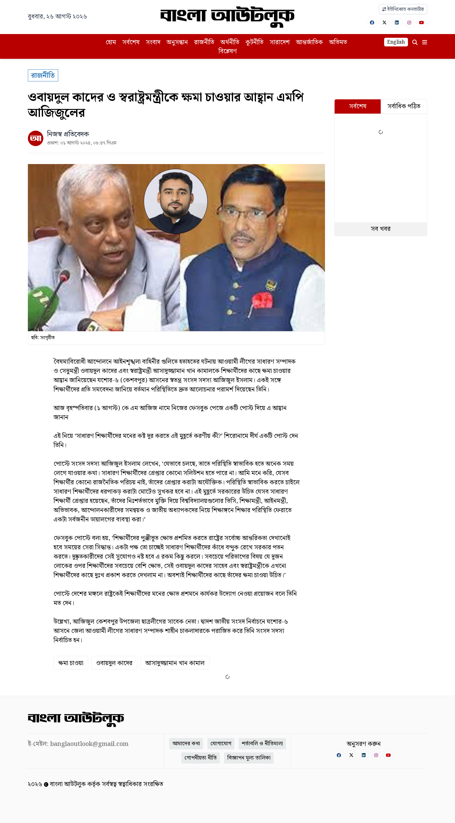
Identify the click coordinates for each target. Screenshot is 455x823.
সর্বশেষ (131, 42)
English (396, 42)
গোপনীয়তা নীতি (200, 757)
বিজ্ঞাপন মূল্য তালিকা (249, 757)
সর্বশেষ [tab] (357, 106)
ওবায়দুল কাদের (114, 663)
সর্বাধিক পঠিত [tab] (404, 106)
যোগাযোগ (220, 743)
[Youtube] (421, 22)
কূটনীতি (254, 42)
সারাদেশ (280, 42)
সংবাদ (153, 42)
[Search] (415, 42)
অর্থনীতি (229, 42)
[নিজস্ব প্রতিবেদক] (35, 138)
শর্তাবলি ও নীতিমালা (262, 743)
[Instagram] (409, 22)
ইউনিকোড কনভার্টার (405, 9)
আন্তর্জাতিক (309, 42)
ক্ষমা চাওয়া (70, 663)
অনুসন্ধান (177, 42)
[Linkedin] (397, 22)
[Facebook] (372, 22)
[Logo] (227, 17)
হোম (111, 42)
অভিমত (338, 42)
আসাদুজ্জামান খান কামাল (175, 663)
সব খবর (381, 229)
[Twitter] (384, 22)
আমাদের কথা (186, 743)
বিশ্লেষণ (228, 51)
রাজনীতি (204, 42)
